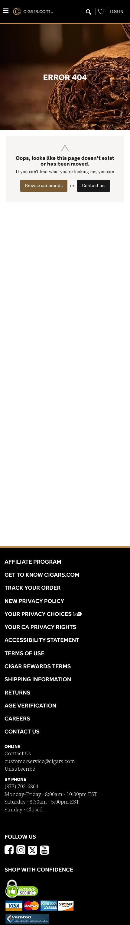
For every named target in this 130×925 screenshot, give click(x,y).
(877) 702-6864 (21, 786)
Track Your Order (33, 587)
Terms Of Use (24, 653)
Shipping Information (38, 679)
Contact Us (18, 753)
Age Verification (30, 705)
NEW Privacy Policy (34, 600)
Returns (18, 692)
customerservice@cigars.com (40, 761)
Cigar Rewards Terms (38, 666)
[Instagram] (20, 850)
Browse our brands (44, 185)
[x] (32, 849)
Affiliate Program (33, 561)
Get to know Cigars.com (42, 574)
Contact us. (93, 185)
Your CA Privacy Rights (40, 626)
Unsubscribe (20, 768)
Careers (17, 718)
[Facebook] (9, 850)
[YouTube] (44, 850)
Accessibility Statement (42, 639)
